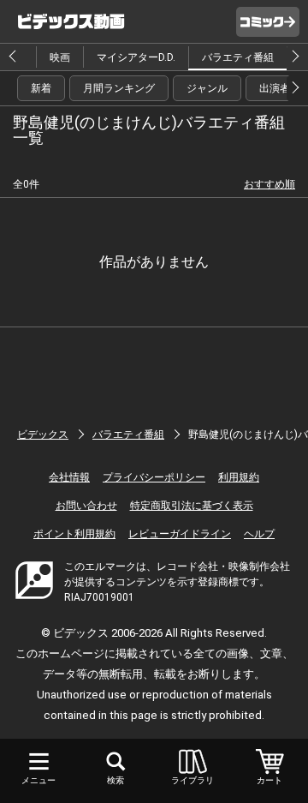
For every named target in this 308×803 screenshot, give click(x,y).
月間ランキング (119, 88)
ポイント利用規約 (74, 534)
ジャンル (207, 88)
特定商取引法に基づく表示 (191, 506)
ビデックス (42, 434)
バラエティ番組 (238, 57)
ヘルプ (259, 534)
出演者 (274, 88)
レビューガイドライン (179, 534)
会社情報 (69, 477)
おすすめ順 (269, 184)
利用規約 (238, 477)
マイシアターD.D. (136, 57)
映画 (60, 57)
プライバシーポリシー (154, 477)
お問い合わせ (86, 506)
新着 (41, 88)
